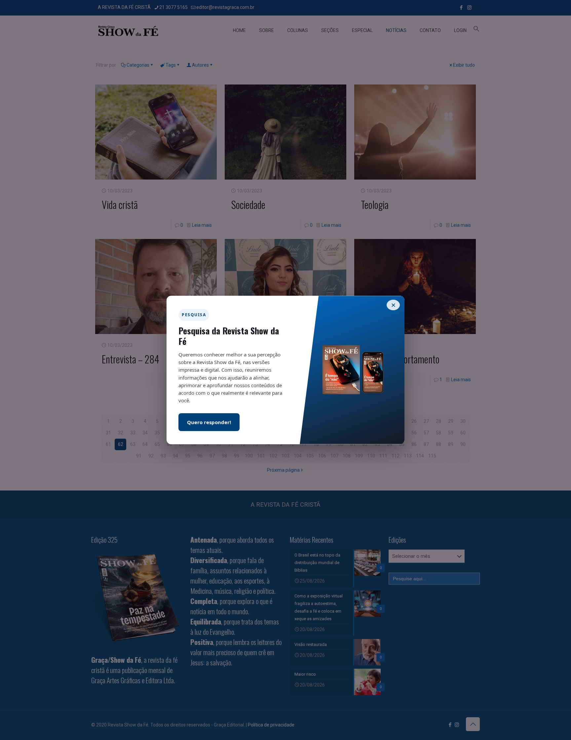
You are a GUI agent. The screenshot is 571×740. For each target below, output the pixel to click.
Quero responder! (209, 422)
